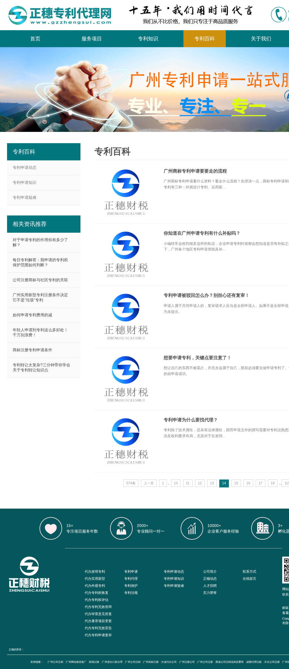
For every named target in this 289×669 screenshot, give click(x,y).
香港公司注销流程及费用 (230, 662)
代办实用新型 (95, 579)
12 (200, 483)
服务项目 (92, 39)
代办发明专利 (95, 572)
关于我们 (261, 39)
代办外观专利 (95, 586)
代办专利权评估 (96, 600)
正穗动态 (210, 579)
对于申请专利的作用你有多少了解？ (40, 242)
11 (188, 483)
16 (248, 483)
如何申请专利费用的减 (32, 315)
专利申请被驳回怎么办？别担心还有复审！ (206, 295)
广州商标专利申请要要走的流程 (195, 171)
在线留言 (249, 579)
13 (212, 483)
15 (236, 483)
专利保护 (131, 586)
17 (260, 483)
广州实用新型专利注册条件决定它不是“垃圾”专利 (40, 297)
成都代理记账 (254, 662)
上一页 (149, 483)
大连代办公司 (169, 662)
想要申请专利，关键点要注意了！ (197, 357)
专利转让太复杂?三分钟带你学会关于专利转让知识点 (41, 367)
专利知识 (148, 39)
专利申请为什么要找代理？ (191, 419)
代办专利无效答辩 (98, 607)
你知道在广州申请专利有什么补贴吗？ (202, 233)
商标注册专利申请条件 (32, 350)
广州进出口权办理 (112, 662)
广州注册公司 (187, 662)
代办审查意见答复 (98, 614)
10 (176, 483)
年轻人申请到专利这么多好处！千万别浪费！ (40, 332)
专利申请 (131, 572)
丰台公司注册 (272, 662)
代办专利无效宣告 (98, 628)
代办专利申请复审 (98, 635)
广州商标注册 (151, 662)
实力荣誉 (210, 593)
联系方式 (249, 572)
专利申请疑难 (24, 197)
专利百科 (204, 39)
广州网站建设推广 (76, 662)
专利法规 (131, 593)
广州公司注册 (205, 662)
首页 (35, 39)
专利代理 (131, 579)
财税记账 (94, 662)
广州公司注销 (55, 662)
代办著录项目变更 (98, 621)
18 (273, 483)
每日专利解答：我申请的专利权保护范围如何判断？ (40, 262)
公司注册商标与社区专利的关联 (40, 280)
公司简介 (210, 572)
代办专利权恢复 (96, 593)
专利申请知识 (24, 182)
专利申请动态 (24, 167)
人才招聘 (210, 586)
